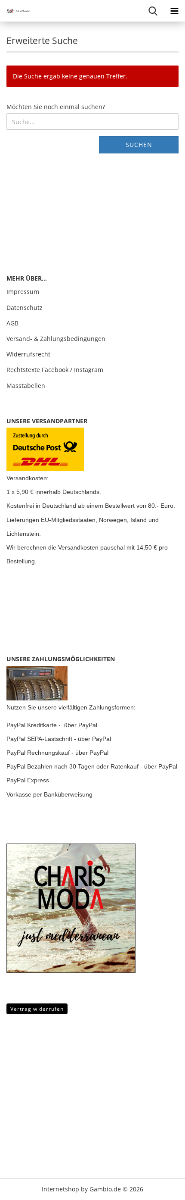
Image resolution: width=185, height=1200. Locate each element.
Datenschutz (24, 307)
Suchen (139, 145)
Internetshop (60, 1189)
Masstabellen (25, 385)
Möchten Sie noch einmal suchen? (55, 107)
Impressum (22, 292)
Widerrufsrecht (28, 354)
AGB (12, 323)
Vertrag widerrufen (37, 1008)
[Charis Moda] (17, 11)
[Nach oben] (24, 1187)
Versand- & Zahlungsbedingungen (55, 338)
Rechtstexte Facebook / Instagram (54, 370)
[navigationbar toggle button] (174, 11)
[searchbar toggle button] (152, 11)
